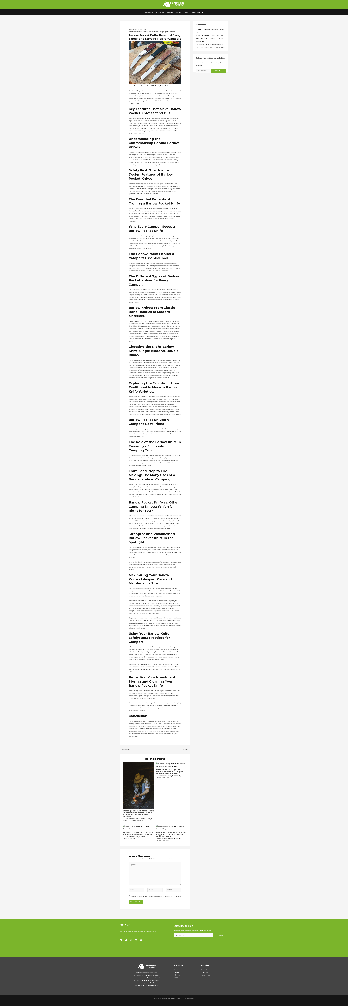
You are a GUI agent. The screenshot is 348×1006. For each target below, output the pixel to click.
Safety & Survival (197, 12)
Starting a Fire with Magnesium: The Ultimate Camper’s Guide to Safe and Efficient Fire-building (138, 813)
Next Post (186, 749)
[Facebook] (121, 940)
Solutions (170, 12)
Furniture (186, 12)
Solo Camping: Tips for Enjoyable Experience (209, 44)
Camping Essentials (140, 819)
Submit (218, 71)
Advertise (177, 975)
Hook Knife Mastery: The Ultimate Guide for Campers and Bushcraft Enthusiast (169, 771)
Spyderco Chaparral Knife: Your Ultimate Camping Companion (138, 833)
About (176, 970)
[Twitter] (126, 940)
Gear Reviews (160, 12)
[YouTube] (141, 940)
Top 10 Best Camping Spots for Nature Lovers (210, 47)
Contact (176, 972)
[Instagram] (131, 940)
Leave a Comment (134, 86)
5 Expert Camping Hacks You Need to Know (209, 35)
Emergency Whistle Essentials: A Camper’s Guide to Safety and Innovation (171, 834)
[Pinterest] (136, 940)
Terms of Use (205, 975)
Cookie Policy (205, 972)
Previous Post (125, 749)
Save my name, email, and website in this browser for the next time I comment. (156, 896)
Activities (178, 12)
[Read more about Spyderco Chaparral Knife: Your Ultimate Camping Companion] (138, 827)
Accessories (149, 12)
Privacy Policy (205, 970)
